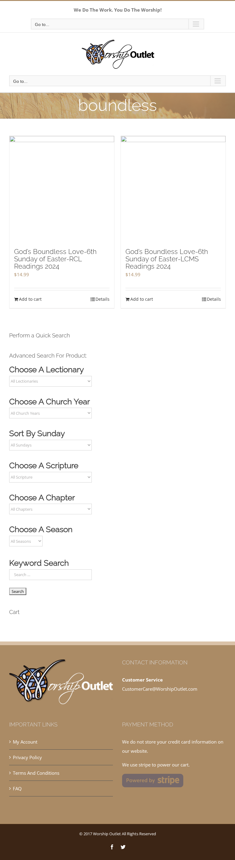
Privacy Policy (27, 757)
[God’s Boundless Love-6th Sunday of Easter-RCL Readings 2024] (61, 189)
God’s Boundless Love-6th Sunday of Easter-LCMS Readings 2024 (166, 259)
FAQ (17, 788)
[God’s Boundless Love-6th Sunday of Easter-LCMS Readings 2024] (173, 189)
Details (102, 299)
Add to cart (30, 299)
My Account (25, 742)
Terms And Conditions (36, 773)
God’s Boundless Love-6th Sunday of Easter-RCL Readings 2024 (55, 259)
